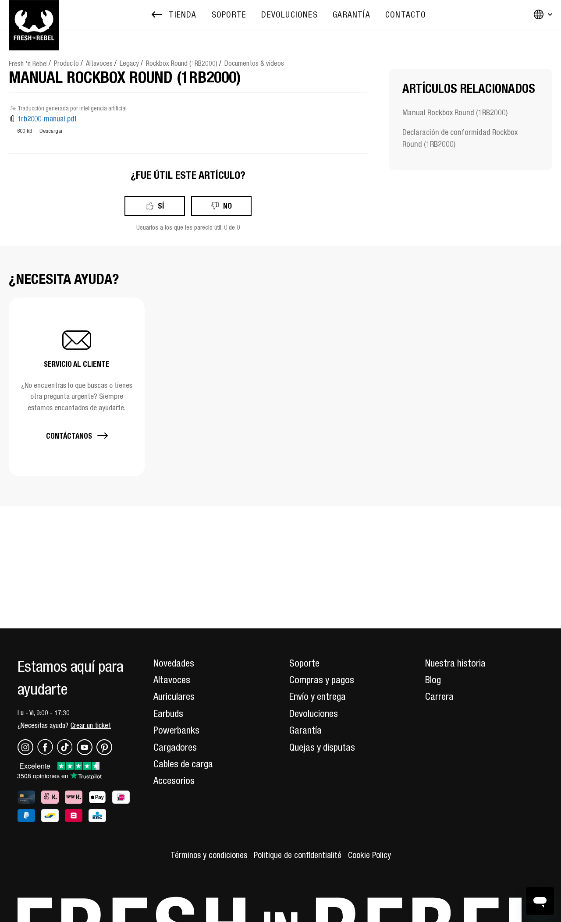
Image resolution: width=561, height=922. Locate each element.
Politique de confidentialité (297, 855)
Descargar (51, 131)
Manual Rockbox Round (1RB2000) (455, 112)
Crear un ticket (91, 725)
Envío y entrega (317, 696)
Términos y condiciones (208, 855)
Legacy (129, 63)
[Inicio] (34, 14)
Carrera (439, 696)
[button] (77, 387)
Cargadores (175, 747)
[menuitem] (229, 14)
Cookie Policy (369, 855)
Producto (66, 63)
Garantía (305, 730)
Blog (433, 679)
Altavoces (99, 63)
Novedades (173, 663)
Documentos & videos (254, 63)
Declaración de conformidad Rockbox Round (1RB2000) (460, 138)
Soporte (304, 663)
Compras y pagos (321, 679)
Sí (161, 205)
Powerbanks (176, 730)
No (227, 205)
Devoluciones (313, 713)
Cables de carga (183, 764)
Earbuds (168, 713)
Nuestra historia (455, 663)
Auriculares (174, 696)
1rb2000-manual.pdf (47, 118)
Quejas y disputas (322, 747)
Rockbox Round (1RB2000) (181, 63)
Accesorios (174, 780)
